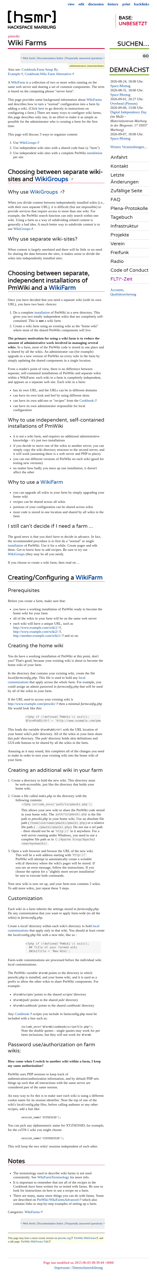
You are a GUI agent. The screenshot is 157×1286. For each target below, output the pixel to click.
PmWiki (14, 36)
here (41, 108)
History (113, 4)
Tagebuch (121, 217)
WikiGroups (28, 143)
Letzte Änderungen (124, 178)
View (71, 4)
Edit (81, 4)
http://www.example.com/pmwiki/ (31, 704)
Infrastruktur (124, 226)
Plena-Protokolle (129, 208)
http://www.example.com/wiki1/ (35, 627)
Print (126, 4)
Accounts (116, 290)
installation (94, 153)
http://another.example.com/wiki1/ (37, 636)
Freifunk (119, 252)
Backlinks (141, 4)
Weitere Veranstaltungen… (129, 147)
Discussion (96, 4)
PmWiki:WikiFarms (85, 1238)
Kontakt (119, 166)
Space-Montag (120, 86)
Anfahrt (119, 157)
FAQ (115, 199)
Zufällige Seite (126, 191)
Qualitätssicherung (123, 294)
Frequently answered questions (83, 58)
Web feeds (29, 58)
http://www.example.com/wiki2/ (35, 632)
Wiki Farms (27, 42)
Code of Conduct (129, 270)
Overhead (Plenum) (123, 103)
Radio (117, 261)
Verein (117, 244)
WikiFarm (18, 82)
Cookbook (86, 400)
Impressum (62, 1267)
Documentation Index (50, 58)
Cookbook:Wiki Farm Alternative (48, 74)
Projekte (119, 235)
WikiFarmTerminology (53, 1177)
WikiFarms (94, 100)
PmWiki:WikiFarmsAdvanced (57, 1200)
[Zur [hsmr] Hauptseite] (32, 21)
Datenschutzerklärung (87, 1267)
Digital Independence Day (128, 112)
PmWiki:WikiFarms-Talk (34, 1241)
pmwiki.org (64, 1238)
